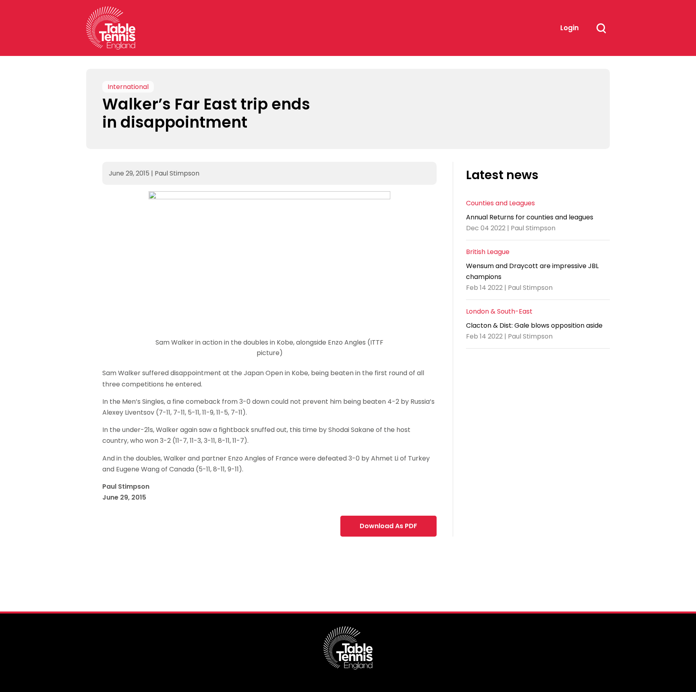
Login (569, 28)
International (128, 86)
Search (601, 28)
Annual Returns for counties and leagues (529, 216)
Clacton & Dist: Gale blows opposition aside (534, 325)
